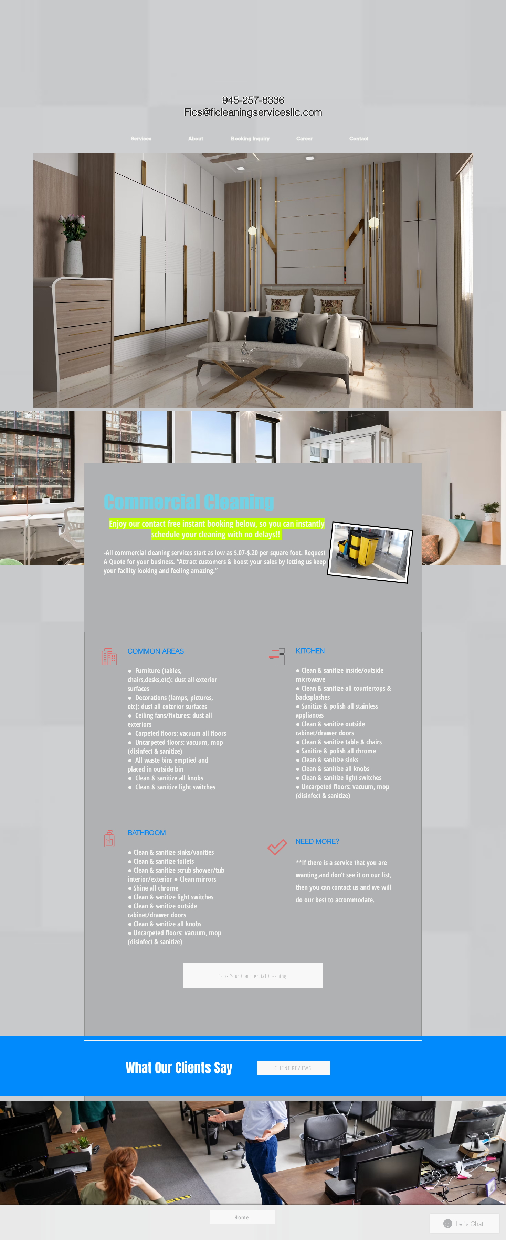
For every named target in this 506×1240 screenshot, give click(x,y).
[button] (141, 138)
